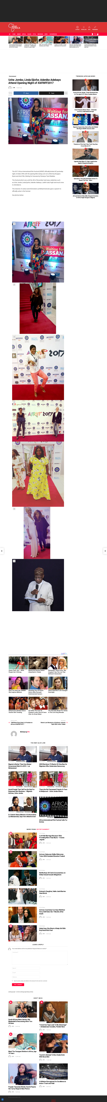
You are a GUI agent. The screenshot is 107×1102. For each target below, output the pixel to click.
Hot (89, 29)
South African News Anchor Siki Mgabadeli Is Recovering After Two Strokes (15, 46)
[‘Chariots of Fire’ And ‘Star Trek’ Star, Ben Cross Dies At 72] (85, 136)
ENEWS (19, 34)
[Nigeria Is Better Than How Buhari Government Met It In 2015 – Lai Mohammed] (22, 754)
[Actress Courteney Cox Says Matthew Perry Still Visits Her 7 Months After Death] (22, 915)
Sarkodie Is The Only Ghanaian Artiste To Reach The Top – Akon (85, 179)
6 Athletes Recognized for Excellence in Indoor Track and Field (90, 46)
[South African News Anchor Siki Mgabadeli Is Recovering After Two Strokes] (15, 40)
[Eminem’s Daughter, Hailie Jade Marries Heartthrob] (22, 896)
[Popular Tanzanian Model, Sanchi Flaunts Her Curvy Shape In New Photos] (76, 40)
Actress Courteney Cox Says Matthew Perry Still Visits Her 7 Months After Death (52, 912)
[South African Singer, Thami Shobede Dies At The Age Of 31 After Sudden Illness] (85, 85)
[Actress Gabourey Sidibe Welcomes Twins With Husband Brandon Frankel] (22, 859)
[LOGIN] (98, 34)
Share (10, 99)
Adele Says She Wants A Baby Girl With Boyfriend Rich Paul (52, 929)
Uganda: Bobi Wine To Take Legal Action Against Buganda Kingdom (85, 162)
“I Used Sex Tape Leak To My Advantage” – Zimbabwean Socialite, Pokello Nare (30, 46)
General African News (21, 761)
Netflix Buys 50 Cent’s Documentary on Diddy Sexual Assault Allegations (52, 874)
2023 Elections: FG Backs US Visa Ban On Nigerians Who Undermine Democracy (53, 765)
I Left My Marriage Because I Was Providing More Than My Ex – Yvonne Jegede (51, 837)
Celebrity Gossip (50, 786)
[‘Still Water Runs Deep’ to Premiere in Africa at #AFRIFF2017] (2, 551)
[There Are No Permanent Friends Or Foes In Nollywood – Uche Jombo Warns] (53, 779)
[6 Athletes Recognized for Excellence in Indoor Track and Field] (91, 40)
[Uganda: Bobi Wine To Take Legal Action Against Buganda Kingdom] (85, 154)
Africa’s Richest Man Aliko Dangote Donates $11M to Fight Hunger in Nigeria (85, 196)
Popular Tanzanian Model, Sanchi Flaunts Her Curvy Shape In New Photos (75, 46)
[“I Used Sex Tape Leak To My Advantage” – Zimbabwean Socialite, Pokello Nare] (30, 40)
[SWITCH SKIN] (92, 34)
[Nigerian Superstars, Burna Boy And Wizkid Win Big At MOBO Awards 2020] (85, 119)
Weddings (40, 34)
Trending (95, 29)
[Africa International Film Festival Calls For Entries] (53, 807)
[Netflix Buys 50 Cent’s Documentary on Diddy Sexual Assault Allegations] (22, 878)
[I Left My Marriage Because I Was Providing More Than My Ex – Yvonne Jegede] (22, 841)
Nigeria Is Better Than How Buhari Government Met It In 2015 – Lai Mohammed (19, 766)
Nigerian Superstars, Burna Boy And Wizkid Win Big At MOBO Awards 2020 (85, 127)
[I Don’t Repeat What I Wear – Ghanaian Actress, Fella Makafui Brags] (85, 102)
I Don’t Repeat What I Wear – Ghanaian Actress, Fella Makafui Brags (85, 110)
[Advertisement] (53, 11)
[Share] (38, 252)
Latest (77, 29)
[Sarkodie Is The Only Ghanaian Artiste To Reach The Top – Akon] (85, 171)
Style (34, 34)
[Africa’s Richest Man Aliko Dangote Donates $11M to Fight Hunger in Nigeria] (85, 188)
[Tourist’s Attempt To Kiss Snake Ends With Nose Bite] (61, 40)
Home (13, 34)
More (46, 34)
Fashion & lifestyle (28, 786)
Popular (83, 29)
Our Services (53, 34)
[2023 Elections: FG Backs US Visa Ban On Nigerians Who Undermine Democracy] (53, 754)
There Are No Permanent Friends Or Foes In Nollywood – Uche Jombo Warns (53, 790)
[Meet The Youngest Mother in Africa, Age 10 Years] (45, 40)
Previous (9, 42)
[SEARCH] (95, 34)
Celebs (29, 34)
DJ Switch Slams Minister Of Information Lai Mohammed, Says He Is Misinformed (22, 816)
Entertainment (19, 786)
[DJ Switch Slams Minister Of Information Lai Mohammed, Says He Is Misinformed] (22, 805)
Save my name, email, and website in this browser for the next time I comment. (30, 980)
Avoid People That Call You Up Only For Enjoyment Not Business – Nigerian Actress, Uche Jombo (21, 791)
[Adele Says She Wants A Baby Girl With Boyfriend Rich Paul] (22, 933)
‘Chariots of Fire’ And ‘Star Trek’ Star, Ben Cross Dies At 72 (85, 145)
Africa (24, 34)
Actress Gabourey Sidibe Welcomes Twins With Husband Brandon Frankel (52, 855)
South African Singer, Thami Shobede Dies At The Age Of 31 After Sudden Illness (85, 93)
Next (98, 42)
